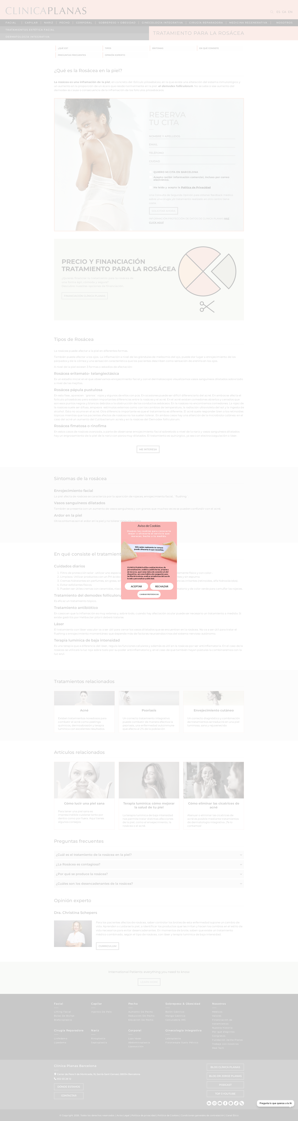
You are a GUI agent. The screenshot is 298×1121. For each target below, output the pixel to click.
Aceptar (136, 586)
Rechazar (161, 586)
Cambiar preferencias (149, 594)
